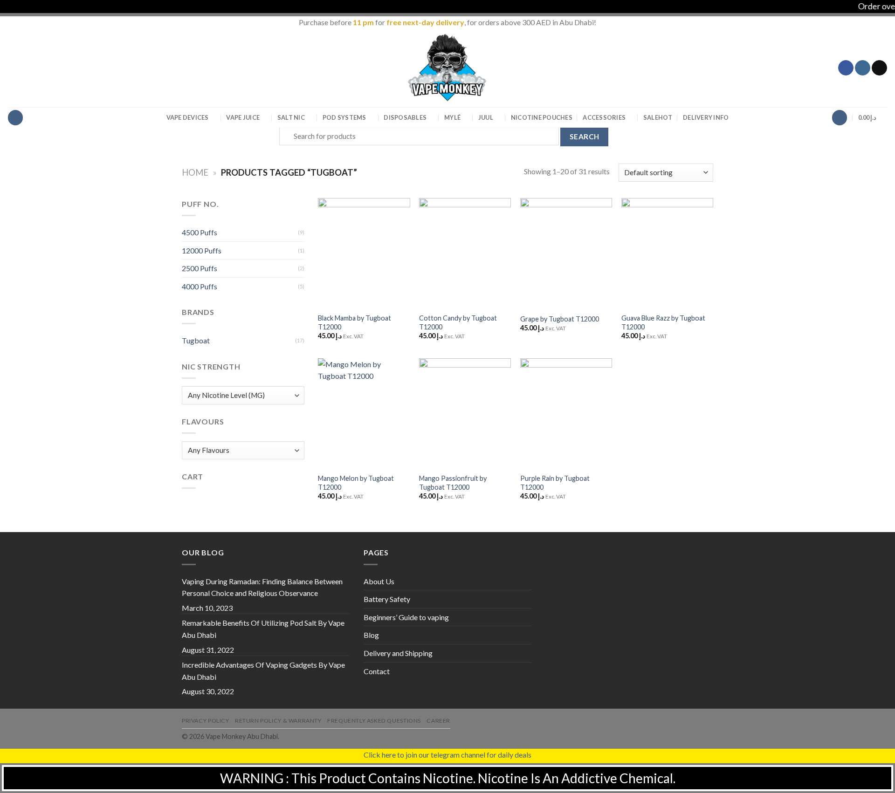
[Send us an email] (879, 68)
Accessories (604, 117)
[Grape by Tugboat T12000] (566, 253)
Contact (377, 671)
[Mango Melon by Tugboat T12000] (364, 413)
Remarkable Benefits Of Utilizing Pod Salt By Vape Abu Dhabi (263, 628)
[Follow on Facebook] (846, 68)
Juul (485, 117)
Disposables (405, 117)
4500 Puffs (199, 232)
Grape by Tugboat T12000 (559, 319)
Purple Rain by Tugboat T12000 (555, 482)
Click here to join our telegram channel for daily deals (447, 754)
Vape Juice (243, 117)
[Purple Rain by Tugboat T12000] (566, 413)
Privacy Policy (205, 720)
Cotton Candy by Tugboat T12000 (458, 322)
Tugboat (196, 340)
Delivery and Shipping (398, 653)
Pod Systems (344, 117)
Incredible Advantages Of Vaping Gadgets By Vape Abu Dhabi (263, 670)
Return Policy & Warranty (278, 720)
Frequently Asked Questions (374, 720)
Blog (371, 634)
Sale (658, 117)
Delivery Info (706, 117)
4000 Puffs (199, 286)
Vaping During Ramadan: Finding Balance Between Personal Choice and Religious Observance (262, 587)
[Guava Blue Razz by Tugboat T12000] (667, 253)
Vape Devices (187, 117)
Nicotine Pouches (541, 117)
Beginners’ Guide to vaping (406, 617)
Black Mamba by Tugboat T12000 (354, 322)
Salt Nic (291, 117)
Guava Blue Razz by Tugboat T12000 (663, 322)
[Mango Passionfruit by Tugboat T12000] (465, 413)
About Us (379, 581)
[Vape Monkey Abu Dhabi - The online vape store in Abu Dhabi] (447, 67)
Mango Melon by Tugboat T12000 (356, 482)
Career (438, 720)
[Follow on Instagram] (862, 68)
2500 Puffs (199, 268)
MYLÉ (452, 117)
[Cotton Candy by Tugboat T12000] (465, 253)
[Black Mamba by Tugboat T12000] (364, 253)
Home (195, 172)
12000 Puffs (201, 250)
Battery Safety (387, 599)
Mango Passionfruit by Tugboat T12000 (453, 482)
